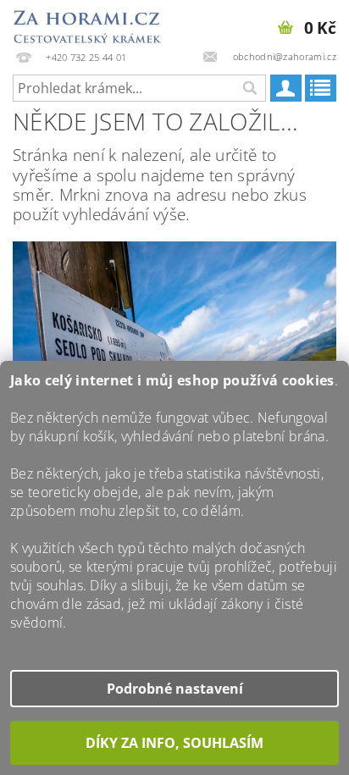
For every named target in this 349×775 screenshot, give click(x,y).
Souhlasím (174, 743)
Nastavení (209, 688)
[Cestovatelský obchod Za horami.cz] (87, 22)
